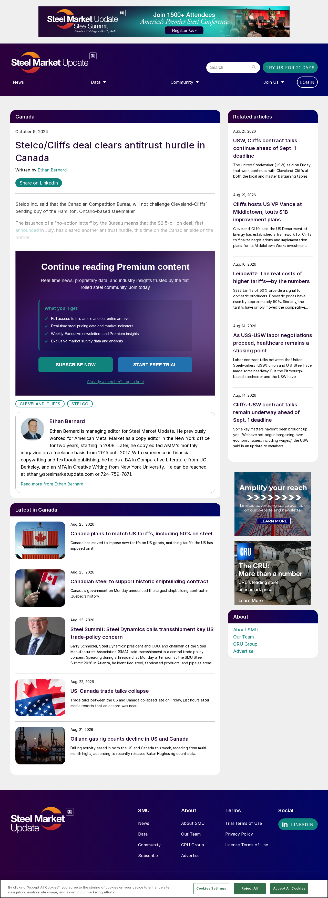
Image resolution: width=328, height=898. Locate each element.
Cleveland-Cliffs (40, 403)
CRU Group (245, 644)
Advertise (243, 651)
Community (149, 844)
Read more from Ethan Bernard (52, 483)
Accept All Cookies (289, 888)
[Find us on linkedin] (298, 824)
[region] (164, 889)
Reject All (249, 888)
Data (143, 834)
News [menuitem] (18, 82)
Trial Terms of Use (243, 823)
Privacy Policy (239, 834)
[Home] (64, 62)
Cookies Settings (211, 888)
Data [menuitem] (95, 82)
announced (27, 230)
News (143, 823)
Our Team (243, 637)
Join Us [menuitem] (271, 82)
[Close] (319, 888)
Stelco (79, 403)
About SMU (246, 629)
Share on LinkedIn (38, 183)
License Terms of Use (246, 844)
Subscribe (148, 855)
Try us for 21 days (290, 67)
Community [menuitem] (182, 82)
